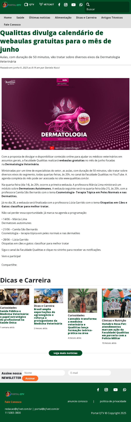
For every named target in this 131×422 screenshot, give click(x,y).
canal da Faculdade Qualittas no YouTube (99, 174)
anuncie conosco (78, 401)
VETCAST (48, 4)
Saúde (20, 17)
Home (8, 17)
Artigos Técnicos (112, 17)
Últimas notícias (39, 17)
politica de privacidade (113, 401)
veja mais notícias (65, 353)
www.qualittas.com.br (76, 178)
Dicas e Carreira (86, 17)
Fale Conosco (12, 24)
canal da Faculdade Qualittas (26, 250)
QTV (32, 4)
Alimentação (63, 17)
